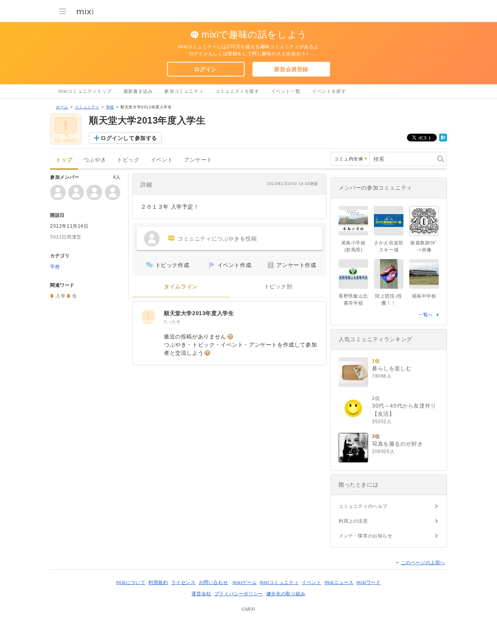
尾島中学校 (424, 296)
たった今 (172, 321)
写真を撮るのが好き (397, 444)
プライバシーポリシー (238, 593)
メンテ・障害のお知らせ (366, 536)
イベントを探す (329, 91)
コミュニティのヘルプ (363, 506)
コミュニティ (87, 107)
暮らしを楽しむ (392, 368)
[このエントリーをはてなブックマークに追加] (443, 140)
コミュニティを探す (237, 91)
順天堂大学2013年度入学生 (199, 313)
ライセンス (183, 582)
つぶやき (94, 160)
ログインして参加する (129, 138)
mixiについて (130, 582)
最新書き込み (138, 91)
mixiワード (368, 582)
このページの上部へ (423, 562)
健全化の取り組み (286, 593)
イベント (162, 160)
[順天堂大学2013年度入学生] (148, 317)
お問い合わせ (213, 582)
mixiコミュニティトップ (85, 91)
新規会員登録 (291, 69)
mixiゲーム (245, 582)
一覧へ (425, 314)
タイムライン (181, 286)
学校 (110, 107)
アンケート (198, 160)
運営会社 (201, 593)
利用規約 (158, 582)
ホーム (62, 107)
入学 (60, 296)
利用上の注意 (353, 521)
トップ (64, 160)
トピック (128, 160)
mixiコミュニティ (279, 582)
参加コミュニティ (183, 91)
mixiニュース (339, 582)
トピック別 (278, 286)
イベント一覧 (286, 91)
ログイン (205, 69)
